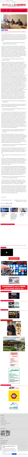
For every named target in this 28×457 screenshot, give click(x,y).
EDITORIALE (6, 11)
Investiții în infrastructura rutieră (7, 200)
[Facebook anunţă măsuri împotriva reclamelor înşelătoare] (5, 208)
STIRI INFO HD (16, 9)
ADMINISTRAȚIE (11, 9)
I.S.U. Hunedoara (2, 417)
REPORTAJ (2, 11)
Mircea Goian (7, 33)
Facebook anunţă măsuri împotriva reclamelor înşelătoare (4, 215)
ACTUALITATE (2, 9)
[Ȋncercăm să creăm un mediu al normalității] (23, 208)
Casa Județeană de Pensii (4, 421)
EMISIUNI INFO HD (21, 9)
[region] (9, 450)
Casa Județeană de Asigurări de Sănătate (5, 423)
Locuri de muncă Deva (3, 424)
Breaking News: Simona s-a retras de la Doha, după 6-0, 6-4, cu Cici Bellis (20, 201)
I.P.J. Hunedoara (2, 418)
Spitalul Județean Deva (3, 420)
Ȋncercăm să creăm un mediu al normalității (23, 214)
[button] (23, 9)
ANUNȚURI (10, 11)
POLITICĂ (7, 9)
